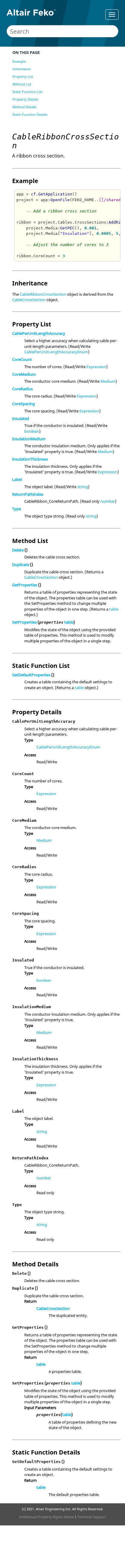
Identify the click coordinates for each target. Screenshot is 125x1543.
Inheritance (21, 69)
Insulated (20, 418)
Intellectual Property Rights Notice (46, 1517)
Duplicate (20, 564)
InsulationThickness (30, 459)
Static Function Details (29, 114)
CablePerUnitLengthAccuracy (38, 333)
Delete (18, 550)
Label (17, 479)
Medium (108, 381)
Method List (21, 84)
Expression (96, 366)
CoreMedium (24, 374)
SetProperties (24, 622)
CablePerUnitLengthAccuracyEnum (56, 352)
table (113, 609)
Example (19, 61)
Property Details (25, 99)
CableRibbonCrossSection (43, 294)
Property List (22, 76)
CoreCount (22, 359)
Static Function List (27, 91)
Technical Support (91, 1517)
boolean (31, 431)
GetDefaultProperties (31, 675)
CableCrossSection (29, 299)
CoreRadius (22, 389)
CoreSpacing (23, 403)
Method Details (24, 107)
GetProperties (24, 585)
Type (16, 509)
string (82, 486)
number (107, 501)
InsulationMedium (29, 439)
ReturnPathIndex (27, 494)
